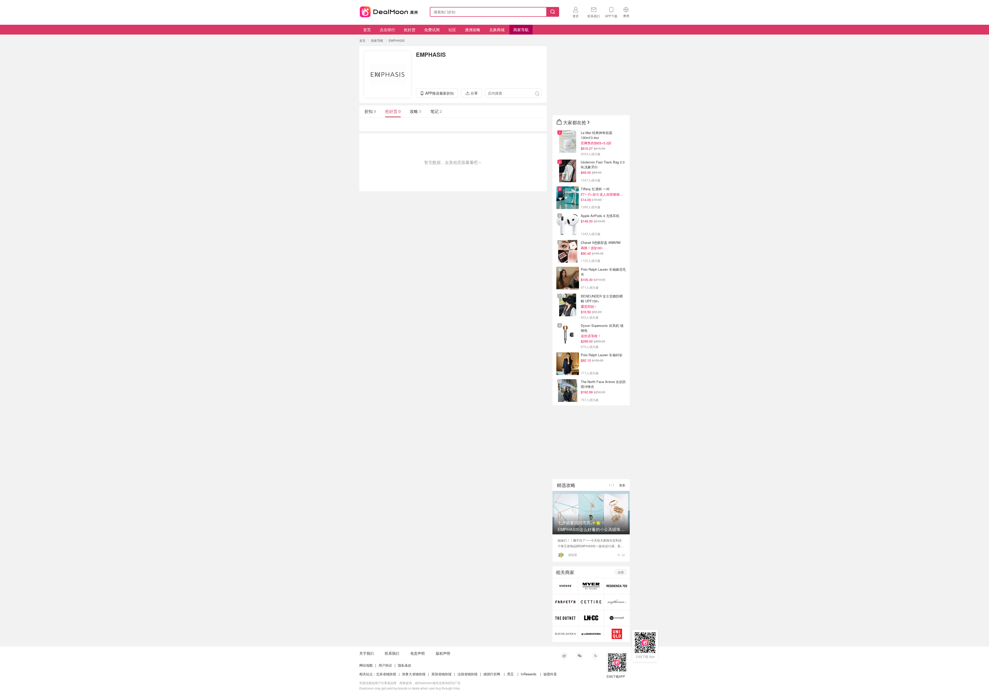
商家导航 (521, 29)
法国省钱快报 (467, 673)
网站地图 (366, 665)
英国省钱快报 (441, 673)
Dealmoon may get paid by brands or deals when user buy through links (409, 688)
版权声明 (443, 653)
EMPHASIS (397, 40)
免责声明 (417, 653)
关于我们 (366, 653)
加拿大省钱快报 (413, 673)
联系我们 (392, 653)
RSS (595, 656)
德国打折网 (491, 673)
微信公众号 (579, 656)
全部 (621, 572)
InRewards (528, 673)
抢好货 (409, 29)
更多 (622, 485)
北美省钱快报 (386, 673)
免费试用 (432, 29)
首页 (367, 29)
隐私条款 (404, 665)
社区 (452, 29)
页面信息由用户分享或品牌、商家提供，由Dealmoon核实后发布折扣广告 (410, 683)
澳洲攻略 (472, 29)
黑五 (510, 673)
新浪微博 (564, 656)
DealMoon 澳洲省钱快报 (389, 11)
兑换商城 (497, 29)
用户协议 (385, 665)
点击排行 (387, 29)
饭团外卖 (550, 673)
